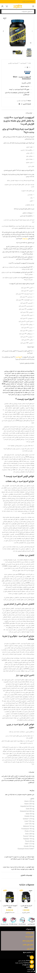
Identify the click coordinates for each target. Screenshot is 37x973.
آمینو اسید (23, 63)
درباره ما (29, 956)
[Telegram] (32, 962)
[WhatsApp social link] (22, 104)
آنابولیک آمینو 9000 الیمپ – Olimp (9, 906)
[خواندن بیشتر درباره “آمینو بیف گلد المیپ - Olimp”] (26, 901)
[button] (32, 31)
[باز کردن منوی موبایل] (33, 6)
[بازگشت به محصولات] (27, 67)
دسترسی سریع (27, 952)
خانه (29, 63)
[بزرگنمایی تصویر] (30, 43)
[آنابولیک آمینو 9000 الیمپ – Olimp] (9, 896)
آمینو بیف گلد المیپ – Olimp (26, 906)
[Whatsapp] (32, 957)
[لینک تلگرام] (19, 104)
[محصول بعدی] (25, 67)
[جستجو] (3, 12)
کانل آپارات (30, 971)
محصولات (29, 929)
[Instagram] (32, 966)
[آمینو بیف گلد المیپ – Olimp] (26, 896)
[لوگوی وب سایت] (18, 6)
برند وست (25, 239)
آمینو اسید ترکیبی (13, 63)
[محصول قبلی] (30, 67)
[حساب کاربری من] (2, 6)
